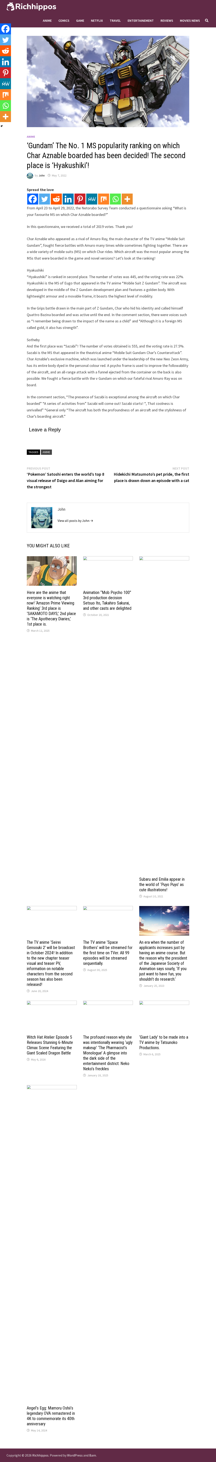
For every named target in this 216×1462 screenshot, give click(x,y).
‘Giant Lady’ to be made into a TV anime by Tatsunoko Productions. (163, 1042)
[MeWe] (91, 199)
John (42, 175)
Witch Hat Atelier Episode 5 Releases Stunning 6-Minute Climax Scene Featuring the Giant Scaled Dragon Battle (50, 1045)
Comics (63, 20)
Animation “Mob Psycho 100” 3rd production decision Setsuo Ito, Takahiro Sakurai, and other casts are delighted (107, 600)
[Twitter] (44, 199)
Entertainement (141, 20)
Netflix (97, 20)
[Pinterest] (79, 199)
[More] (127, 199)
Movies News (190, 20)
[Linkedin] (68, 199)
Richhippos (40, 1455)
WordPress (75, 1455)
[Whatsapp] (115, 199)
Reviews (167, 20)
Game (80, 20)
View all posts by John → (75, 520)
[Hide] (1, 126)
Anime (47, 20)
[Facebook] (32, 199)
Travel (115, 20)
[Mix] (103, 199)
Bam (92, 1455)
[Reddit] (56, 199)
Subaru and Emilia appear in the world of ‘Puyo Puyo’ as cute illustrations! (162, 884)
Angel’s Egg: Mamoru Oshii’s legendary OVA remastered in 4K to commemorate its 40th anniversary (51, 1415)
